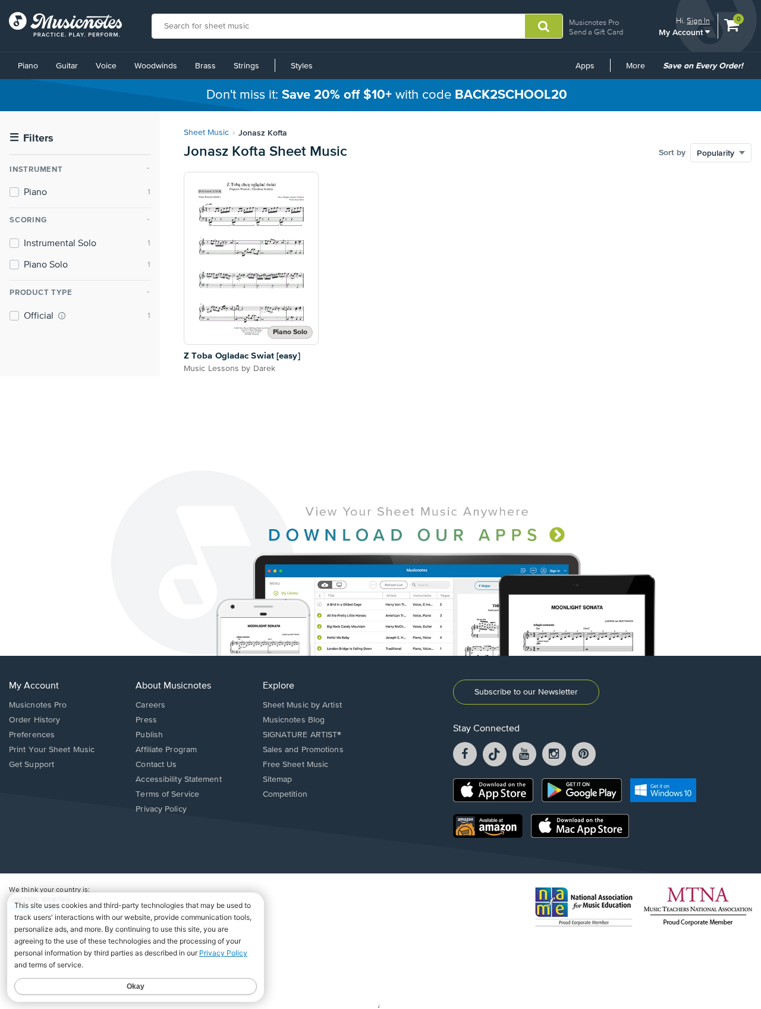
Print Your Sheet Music (52, 750)
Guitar (67, 66)
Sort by (672, 153)
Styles (302, 66)
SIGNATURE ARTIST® (302, 735)
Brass (205, 66)
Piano (28, 66)
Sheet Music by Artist (302, 705)
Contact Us (156, 764)
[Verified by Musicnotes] (61, 315)
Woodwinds (155, 66)
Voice (106, 66)
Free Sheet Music (296, 764)
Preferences (32, 735)
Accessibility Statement (178, 779)
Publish (149, 735)
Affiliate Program (166, 750)
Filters (32, 138)
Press (146, 720)
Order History (34, 720)
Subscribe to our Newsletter (526, 692)
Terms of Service (167, 794)
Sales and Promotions (303, 750)
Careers (150, 705)
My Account (682, 31)
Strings (246, 66)
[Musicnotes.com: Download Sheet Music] (65, 24)
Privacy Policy (161, 809)
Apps (585, 66)
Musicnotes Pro (594, 22)
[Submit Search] (543, 26)
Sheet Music (206, 132)
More (639, 70)
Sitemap (278, 779)
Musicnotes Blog (294, 720)
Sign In (698, 20)
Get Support (31, 764)
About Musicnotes (173, 686)
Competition (285, 794)
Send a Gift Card (596, 32)
